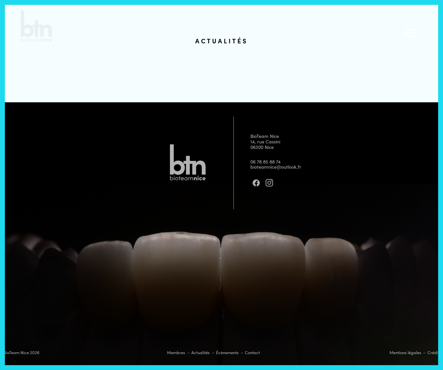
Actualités (200, 352)
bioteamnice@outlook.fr (275, 166)
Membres (176, 352)
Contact (252, 352)
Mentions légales (405, 352)
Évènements (227, 352)
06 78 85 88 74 (265, 161)
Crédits (434, 352)
